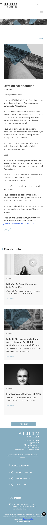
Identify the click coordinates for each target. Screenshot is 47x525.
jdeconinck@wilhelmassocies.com (19, 223)
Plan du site (17, 456)
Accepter (20, 521)
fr (36, 4)
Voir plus (24, 423)
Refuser (27, 521)
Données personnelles (30, 456)
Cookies (22, 457)
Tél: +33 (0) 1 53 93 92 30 (31, 445)
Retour (41, 38)
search (33, 4)
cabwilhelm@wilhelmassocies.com (27, 450)
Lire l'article (10, 298)
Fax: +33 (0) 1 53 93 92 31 (31, 447)
